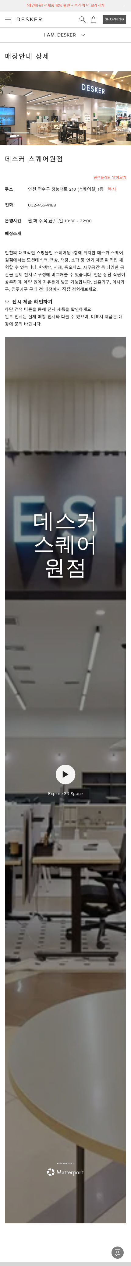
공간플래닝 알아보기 (110, 177)
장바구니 (93, 19)
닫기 (123, 6)
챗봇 (118, 1253)
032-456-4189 (42, 205)
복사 (112, 189)
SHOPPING (114, 19)
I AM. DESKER (60, 35)
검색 (82, 19)
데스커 (29, 19)
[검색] (82, 19)
